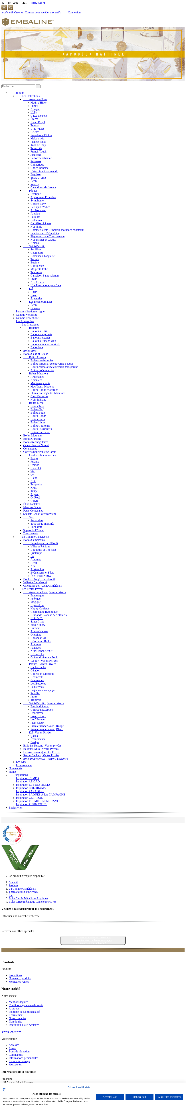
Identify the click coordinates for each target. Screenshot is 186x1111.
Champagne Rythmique (44, 611)
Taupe (34, 490)
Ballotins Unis (39, 331)
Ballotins (31, 327)
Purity (34, 696)
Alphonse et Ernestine (43, 197)
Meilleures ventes (19, 981)
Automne (36, 559)
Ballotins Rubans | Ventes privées (42, 745)
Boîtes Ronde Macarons (44, 389)
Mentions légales (18, 1001)
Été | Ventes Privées (37, 732)
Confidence (37, 265)
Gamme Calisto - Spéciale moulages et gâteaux (57, 229)
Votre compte (11, 1032)
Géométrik (37, 677)
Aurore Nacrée (39, 631)
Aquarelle (36, 298)
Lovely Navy (38, 716)
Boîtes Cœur (38, 419)
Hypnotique (37, 605)
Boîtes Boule (38, 412)
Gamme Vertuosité (26, 314)
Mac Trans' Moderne (42, 386)
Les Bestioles (38, 683)
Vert (33, 471)
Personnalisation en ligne (30, 311)
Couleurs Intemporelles (39, 455)
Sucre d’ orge (38, 177)
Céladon (35, 670)
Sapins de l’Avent (33, 530)
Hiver (34, 562)
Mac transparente (40, 383)
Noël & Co (37, 618)
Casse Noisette (39, 115)
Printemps (36, 553)
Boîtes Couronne (40, 425)
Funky (34, 105)
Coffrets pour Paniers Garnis (39, 451)
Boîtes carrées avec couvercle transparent (54, 366)
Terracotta (36, 148)
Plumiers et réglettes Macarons (48, 393)
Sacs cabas (37, 520)
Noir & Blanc (38, 399)
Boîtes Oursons (32, 438)
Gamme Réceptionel (27, 318)
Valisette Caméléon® (35, 582)
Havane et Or (38, 637)
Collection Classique (42, 673)
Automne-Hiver (35, 99)
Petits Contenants (33, 510)
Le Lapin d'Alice (40, 207)
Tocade (35, 259)
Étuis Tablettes (31, 504)
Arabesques (37, 376)
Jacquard (36, 154)
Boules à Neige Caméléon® (39, 579)
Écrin (34, 180)
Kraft (34, 487)
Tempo (35, 125)
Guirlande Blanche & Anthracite (49, 615)
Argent (35, 494)
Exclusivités (16, 807)
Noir (33, 481)
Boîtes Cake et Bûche (35, 353)
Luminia (35, 628)
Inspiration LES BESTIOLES (33, 784)
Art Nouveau (38, 210)
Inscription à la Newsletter (24, 1024)
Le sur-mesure (24, 765)
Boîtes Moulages (33, 435)
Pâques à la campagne (43, 690)
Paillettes (36, 647)
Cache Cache (38, 667)
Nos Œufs (36, 226)
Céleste (35, 131)
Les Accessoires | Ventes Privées (41, 752)
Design (35, 742)
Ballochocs (37, 347)
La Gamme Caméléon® (32, 536)
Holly (34, 112)
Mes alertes (15, 1064)
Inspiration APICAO (28, 781)
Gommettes (37, 680)
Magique (36, 601)
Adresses (14, 1044)
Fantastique (37, 595)
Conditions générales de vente (26, 1005)
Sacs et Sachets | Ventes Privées (41, 755)
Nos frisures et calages (43, 239)
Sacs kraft (36, 526)
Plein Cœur (37, 722)
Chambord (37, 252)
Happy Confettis (40, 608)
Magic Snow (38, 624)
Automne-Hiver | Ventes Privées (44, 592)
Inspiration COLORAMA (31, 788)
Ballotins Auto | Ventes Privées (40, 748)
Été (28, 288)
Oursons (35, 308)
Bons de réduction (19, 1051)
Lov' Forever (38, 719)
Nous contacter (17, 1018)
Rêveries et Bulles (41, 641)
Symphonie (37, 200)
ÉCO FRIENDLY (41, 575)
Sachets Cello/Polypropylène (39, 513)
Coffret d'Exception (42, 709)
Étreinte (35, 262)
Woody (35, 184)
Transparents (30, 533)
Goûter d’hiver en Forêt (44, 657)
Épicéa (34, 118)
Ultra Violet (37, 128)
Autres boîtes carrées (42, 370)
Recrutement (16, 1015)
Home (12, 771)
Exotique (36, 193)
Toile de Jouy (38, 145)
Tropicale (36, 699)
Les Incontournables (37, 301)
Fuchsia (35, 461)
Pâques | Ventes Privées (39, 663)
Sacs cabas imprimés (42, 523)
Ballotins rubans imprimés (45, 344)
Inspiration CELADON (29, 797)
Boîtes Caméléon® (34, 539)
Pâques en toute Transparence (47, 236)
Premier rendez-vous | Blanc (47, 729)
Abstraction (37, 569)
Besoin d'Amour (40, 706)
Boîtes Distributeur (41, 428)
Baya (34, 295)
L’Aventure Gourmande (44, 171)
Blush (34, 291)
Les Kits (21, 761)
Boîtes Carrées (34, 357)
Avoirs (12, 1048)
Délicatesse (37, 712)
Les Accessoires (25, 321)
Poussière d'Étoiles (41, 135)
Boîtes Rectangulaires (35, 442)
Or (32, 474)
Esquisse (36, 174)
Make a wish (38, 138)
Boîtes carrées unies (42, 360)
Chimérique (37, 164)
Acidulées (36, 380)
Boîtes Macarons (35, 373)
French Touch (38, 151)
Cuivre (34, 500)
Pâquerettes (37, 686)
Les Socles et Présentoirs (45, 233)
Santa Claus (37, 621)
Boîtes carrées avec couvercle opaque (52, 363)
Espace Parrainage (19, 1061)
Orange (35, 464)
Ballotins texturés (40, 337)
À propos (14, 1008)
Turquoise (36, 484)
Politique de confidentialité (79, 1087)
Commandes (16, 1054)
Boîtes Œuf (37, 409)
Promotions (15, 975)
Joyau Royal (38, 122)
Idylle (34, 278)
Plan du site (15, 1021)
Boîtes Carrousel (40, 432)
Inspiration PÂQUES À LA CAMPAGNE (40, 794)
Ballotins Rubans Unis (43, 340)
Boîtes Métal (33, 402)
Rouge (34, 458)
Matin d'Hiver (38, 102)
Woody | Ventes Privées (44, 660)
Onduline (36, 634)
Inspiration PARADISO (30, 791)
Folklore (35, 216)
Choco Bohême (39, 167)
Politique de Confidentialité (24, 1011)
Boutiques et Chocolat (43, 549)
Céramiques (30, 448)
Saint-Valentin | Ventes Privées (43, 703)
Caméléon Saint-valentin (45, 275)
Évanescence (38, 739)
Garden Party (38, 203)
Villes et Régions (40, 546)
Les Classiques (27, 324)
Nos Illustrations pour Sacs (46, 285)
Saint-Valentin (34, 246)
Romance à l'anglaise (43, 255)
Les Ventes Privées (29, 588)
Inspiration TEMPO (27, 778)
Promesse (36, 161)
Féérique (36, 598)
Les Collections (28, 96)
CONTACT (36, 3)
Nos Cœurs (37, 282)
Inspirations (18, 774)
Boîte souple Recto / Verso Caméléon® (45, 758)
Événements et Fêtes (42, 572)
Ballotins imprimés (41, 334)
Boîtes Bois (30, 350)
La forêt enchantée (41, 158)
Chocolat (36, 468)
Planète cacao (38, 141)
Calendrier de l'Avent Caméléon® (42, 585)
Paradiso (35, 693)
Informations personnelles (23, 1058)
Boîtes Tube (37, 406)
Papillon (35, 213)
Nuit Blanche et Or (41, 650)
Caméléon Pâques (41, 223)
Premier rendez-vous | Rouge (47, 725)
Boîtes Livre (38, 422)
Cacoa (34, 735)
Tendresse (36, 272)
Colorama (36, 220)
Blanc (34, 477)
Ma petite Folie (39, 269)
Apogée (35, 109)
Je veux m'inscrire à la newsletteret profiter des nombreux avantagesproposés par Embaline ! (93, 940)
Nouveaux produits (20, 978)
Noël (33, 566)
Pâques (30, 190)
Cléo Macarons (39, 396)
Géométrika (37, 654)
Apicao (35, 242)
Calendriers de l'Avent (43, 187)
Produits (16, 92)
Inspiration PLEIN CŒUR (31, 804)
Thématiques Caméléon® (40, 543)
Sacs (28, 517)
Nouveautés (15, 768)
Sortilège (36, 249)
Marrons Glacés (32, 507)
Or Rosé (35, 497)
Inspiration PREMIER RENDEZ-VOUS (39, 801)
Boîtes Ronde (38, 415)
